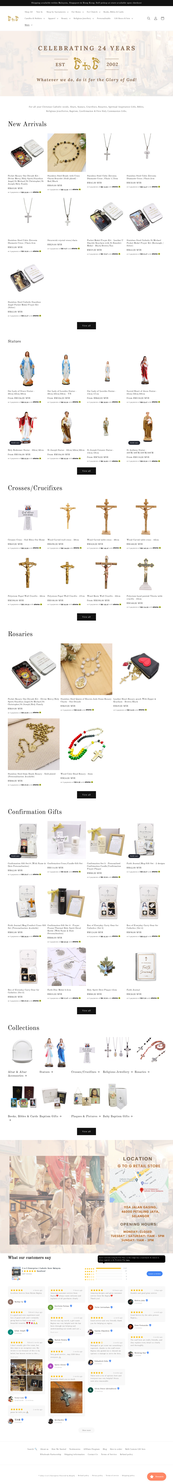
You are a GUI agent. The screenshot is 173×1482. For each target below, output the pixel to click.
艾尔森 (18, 1420)
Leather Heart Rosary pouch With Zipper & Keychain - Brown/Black (134, 700)
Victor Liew (19, 1398)
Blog (105, 1449)
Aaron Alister (60, 1365)
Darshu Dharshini (102, 1331)
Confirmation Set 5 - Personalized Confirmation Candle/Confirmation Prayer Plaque (104, 866)
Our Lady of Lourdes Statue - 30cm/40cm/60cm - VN (61, 392)
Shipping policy (128, 1476)
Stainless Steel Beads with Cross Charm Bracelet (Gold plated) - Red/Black (63, 178)
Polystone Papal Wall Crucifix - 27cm (66, 596)
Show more (86, 1430)
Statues (44, 1072)
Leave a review (155, 1274)
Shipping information (74, 1454)
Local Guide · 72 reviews (24, 1400)
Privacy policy (97, 1476)
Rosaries (140, 1072)
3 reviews (18, 1422)
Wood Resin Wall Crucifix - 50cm (103, 596)
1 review (98, 1334)
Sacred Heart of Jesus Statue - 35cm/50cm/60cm (142, 392)
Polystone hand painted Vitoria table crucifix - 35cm (144, 597)
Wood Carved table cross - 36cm (103, 540)
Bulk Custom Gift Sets (135, 1449)
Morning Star (140, 1353)
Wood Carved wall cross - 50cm (63, 540)
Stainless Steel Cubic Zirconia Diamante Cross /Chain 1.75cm (102, 177)
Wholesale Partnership (50, 1454)
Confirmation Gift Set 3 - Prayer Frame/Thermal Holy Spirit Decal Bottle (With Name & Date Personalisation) (64, 929)
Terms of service (112, 1476)
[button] (57, 12)
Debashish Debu (101, 1361)
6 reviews (58, 1422)
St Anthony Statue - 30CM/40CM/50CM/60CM (140, 451)
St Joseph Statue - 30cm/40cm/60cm (66, 450)
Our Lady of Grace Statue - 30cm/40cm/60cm (21, 392)
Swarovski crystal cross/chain (62, 240)
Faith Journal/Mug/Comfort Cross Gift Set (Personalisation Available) (27, 926)
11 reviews (99, 1391)
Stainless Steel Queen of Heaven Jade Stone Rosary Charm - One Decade (86, 700)
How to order (116, 1449)
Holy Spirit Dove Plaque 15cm (102, 990)
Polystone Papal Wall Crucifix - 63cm (26, 596)
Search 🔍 (32, 1449)
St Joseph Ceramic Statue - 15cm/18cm (100, 451)
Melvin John (140, 1300)
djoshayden (59, 1420)
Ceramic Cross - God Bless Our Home (26, 540)
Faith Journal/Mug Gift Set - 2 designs (146, 863)
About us (44, 1449)
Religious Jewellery (116, 1072)
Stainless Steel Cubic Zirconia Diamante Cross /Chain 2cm (141, 177)
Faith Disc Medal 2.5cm (59, 990)
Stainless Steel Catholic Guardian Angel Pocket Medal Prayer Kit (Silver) (24, 305)
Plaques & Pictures (84, 1116)
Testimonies (75, 1449)
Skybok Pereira (61, 1340)
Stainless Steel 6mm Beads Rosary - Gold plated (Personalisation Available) (32, 775)
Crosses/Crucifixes (83, 1072)
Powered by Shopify (67, 1476)
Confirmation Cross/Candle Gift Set (64, 863)
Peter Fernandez (141, 1325)
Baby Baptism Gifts (116, 1116)
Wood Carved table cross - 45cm (143, 540)
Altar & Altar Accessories (17, 1074)
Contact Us (93, 1454)
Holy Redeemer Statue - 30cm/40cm (26, 450)
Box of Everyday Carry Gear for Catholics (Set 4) (142, 926)
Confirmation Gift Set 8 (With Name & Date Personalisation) (27, 864)
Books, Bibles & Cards (23, 1116)
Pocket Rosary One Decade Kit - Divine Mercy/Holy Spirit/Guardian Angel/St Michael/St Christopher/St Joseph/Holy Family (26, 180)
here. (128, 1260)
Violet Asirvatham (102, 1307)
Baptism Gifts (48, 1116)
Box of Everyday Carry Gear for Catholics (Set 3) (23, 991)
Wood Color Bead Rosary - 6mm (77, 774)
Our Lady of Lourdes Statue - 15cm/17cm (101, 392)
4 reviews (18, 1333)
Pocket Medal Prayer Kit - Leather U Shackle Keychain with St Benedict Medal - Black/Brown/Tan (105, 243)
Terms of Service (109, 1454)
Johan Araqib (20, 1331)
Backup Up (19, 1302)
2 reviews (138, 1303)
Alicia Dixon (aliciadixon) (106, 1389)
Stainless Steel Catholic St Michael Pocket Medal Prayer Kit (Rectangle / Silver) (145, 243)
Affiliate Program (92, 1449)
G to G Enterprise (52, 1476)
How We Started (59, 1449)
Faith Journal (133, 990)
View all (86, 325)
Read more (14, 1357)
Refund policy (126, 1454)
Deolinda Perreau (62, 1306)
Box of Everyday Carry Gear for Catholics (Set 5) (103, 926)
